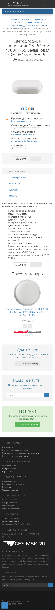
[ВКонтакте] (22, 109)
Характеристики (17, 177)
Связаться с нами (10, 465)
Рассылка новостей (10, 508)
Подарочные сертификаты (13, 484)
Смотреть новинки (29, 424)
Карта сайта (7, 471)
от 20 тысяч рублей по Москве (24, 141)
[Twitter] (26, 109)
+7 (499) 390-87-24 (10, 518)
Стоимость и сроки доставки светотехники (20, 453)
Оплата (13, 195)
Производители (9, 481)
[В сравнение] (38, 159)
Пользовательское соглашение (15, 456)
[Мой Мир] (32, 109)
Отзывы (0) (14, 183)
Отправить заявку (28, 363)
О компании (7, 447)
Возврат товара (9, 468)
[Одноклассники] (29, 109)
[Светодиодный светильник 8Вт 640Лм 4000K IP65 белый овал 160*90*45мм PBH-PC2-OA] (27, 87)
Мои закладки (8, 505)
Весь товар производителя (23, 121)
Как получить (17, 134)
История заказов (9, 502)
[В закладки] (32, 159)
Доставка (13, 189)
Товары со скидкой (10, 490)
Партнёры (6, 487)
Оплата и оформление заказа (15, 450)
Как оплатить (30, 134)
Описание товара (18, 171)
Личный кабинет (9, 500)
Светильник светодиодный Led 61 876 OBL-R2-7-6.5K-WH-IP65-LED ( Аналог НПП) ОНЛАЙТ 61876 (27, 312)
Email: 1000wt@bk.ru (10, 521)
